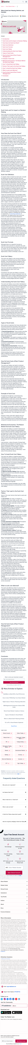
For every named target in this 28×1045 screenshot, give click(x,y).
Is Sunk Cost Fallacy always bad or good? (12, 814)
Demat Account (6, 733)
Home (2, 6)
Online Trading (20, 733)
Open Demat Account (14, 682)
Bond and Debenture (6, 759)
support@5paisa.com (11, 986)
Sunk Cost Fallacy (7, 49)
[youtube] (16, 999)
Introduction (6, 39)
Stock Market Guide (10, 6)
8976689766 (17, 991)
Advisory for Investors (5, 958)
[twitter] (7, 999)
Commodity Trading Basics (20, 738)
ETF (7, 763)
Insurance (20, 759)
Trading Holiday (20, 741)
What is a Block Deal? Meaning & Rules (14, 718)
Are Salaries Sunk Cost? (8, 792)
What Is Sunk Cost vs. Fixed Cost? (10, 799)
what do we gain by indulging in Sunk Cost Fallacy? (14, 821)
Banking (7, 754)
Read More (14, 726)
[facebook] (10, 999)
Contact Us (3, 951)
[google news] (19, 999)
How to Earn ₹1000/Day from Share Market (14, 698)
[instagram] (5, 999)
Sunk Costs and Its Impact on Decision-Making (15, 41)
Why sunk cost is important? (9, 785)
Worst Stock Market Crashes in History (14, 711)
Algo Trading (20, 763)
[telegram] (2, 999)
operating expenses (15, 213)
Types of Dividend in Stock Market (14, 714)
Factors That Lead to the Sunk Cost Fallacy (14, 66)
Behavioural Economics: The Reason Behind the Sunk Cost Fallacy (14, 61)
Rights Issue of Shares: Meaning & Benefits (14, 701)
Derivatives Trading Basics (7, 746)
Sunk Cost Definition (8, 45)
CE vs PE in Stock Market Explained (14, 722)
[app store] (17, 1013)
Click (18, 773)
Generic (7, 750)
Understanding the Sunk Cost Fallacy (12, 51)
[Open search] (23, 2)
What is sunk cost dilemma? (10, 70)
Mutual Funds (7, 737)
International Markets (20, 750)
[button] (17, 6)
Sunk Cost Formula (8, 47)
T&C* (20, 684)
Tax (20, 746)
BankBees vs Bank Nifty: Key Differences (14, 694)
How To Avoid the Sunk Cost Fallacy (12, 68)
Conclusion (5, 75)
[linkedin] (13, 999)
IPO (7, 741)
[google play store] (6, 1013)
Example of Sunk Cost (8, 58)
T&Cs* (20, 1043)
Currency (20, 754)
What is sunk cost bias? (8, 807)
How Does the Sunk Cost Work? (11, 43)
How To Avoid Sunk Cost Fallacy (11, 64)
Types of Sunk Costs (8, 53)
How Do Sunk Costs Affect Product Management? (12, 55)
